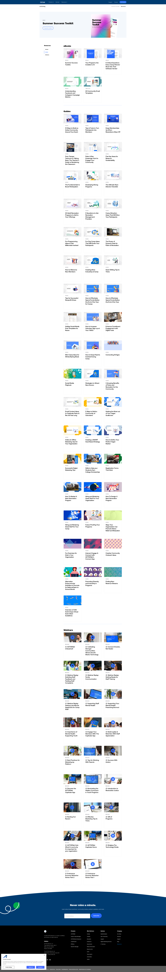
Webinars (47, 54)
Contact (116, 2)
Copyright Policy (52, 969)
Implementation (104, 933)
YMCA (88, 959)
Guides (46, 52)
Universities (89, 956)
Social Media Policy (65, 969)
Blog (118, 941)
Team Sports (89, 954)
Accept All (40, 967)
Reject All (31, 967)
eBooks (46, 49)
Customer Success (115, 6)
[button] (51, 2)
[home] (42, 2)
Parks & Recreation (91, 946)
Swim (88, 951)
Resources (123, 6)
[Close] (44, 955)
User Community (104, 936)
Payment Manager (74, 946)
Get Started (122, 2)
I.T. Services (103, 944)
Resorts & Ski (90, 949)
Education (89, 939)
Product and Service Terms (73, 969)
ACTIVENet (73, 933)
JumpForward (73, 941)
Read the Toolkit (48, 28)
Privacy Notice (58, 969)
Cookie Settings (8, 967)
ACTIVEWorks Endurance (76, 939)
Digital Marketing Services (106, 941)
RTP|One (72, 944)
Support (110, 2)
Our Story (119, 933)
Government (89, 944)
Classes (88, 936)
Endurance (89, 941)
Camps (88, 933)
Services (57, 2)
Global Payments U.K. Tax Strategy (85, 969)
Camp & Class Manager (76, 936)
